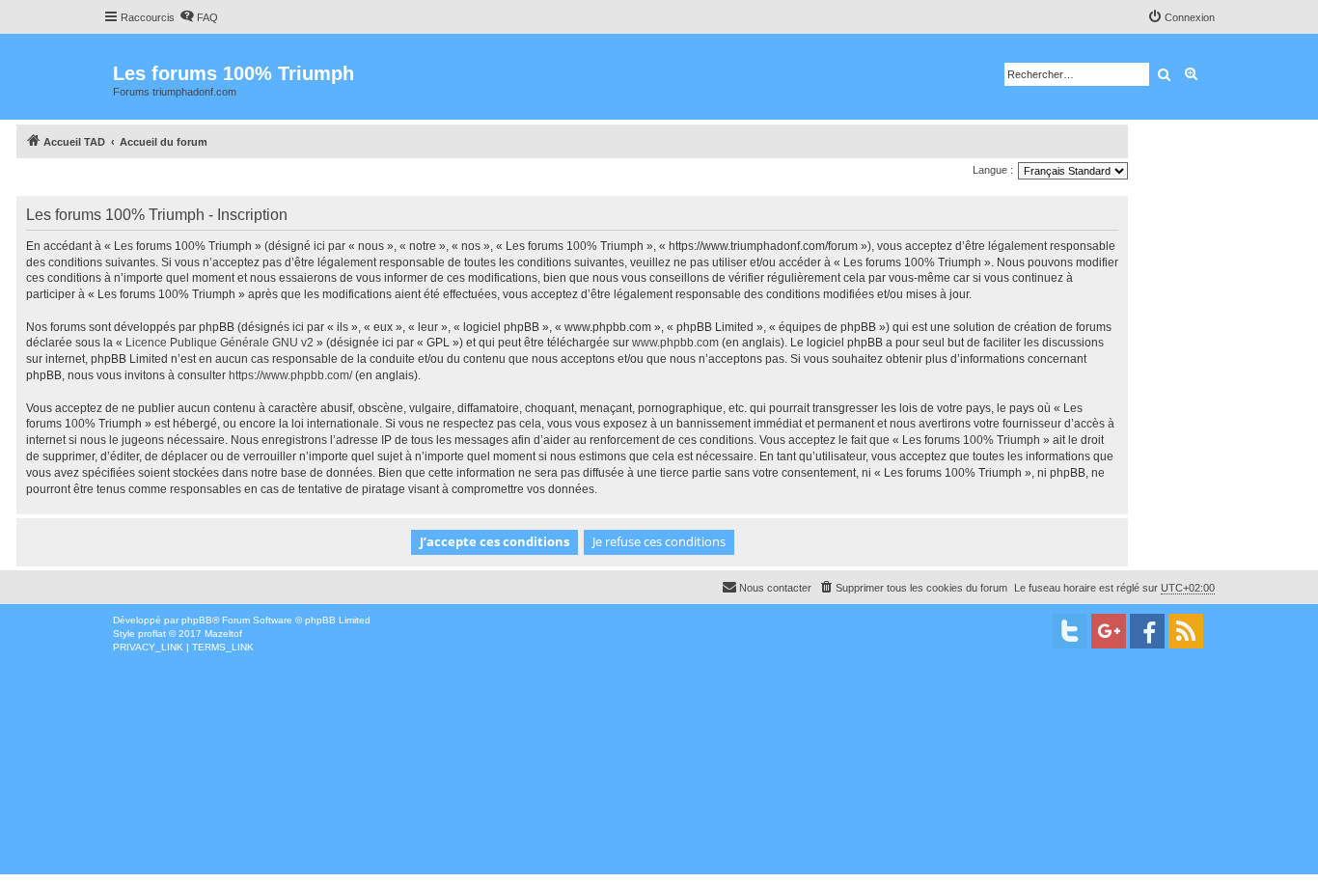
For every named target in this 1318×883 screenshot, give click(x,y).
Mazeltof (223, 633)
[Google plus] (1108, 631)
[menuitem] (198, 17)
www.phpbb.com (675, 342)
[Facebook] (1147, 631)
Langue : (993, 170)
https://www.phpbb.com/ (290, 375)
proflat (152, 633)
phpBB (196, 620)
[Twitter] (1070, 631)
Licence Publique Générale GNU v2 (219, 342)
